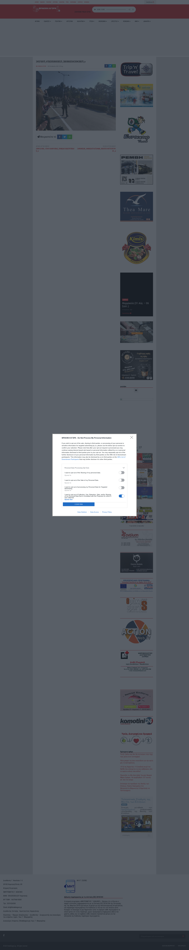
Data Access (94, 512)
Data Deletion (82, 512)
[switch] (121, 472)
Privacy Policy (107, 512)
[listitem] (94, 468)
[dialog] (94, 475)
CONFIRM (79, 504)
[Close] (132, 438)
